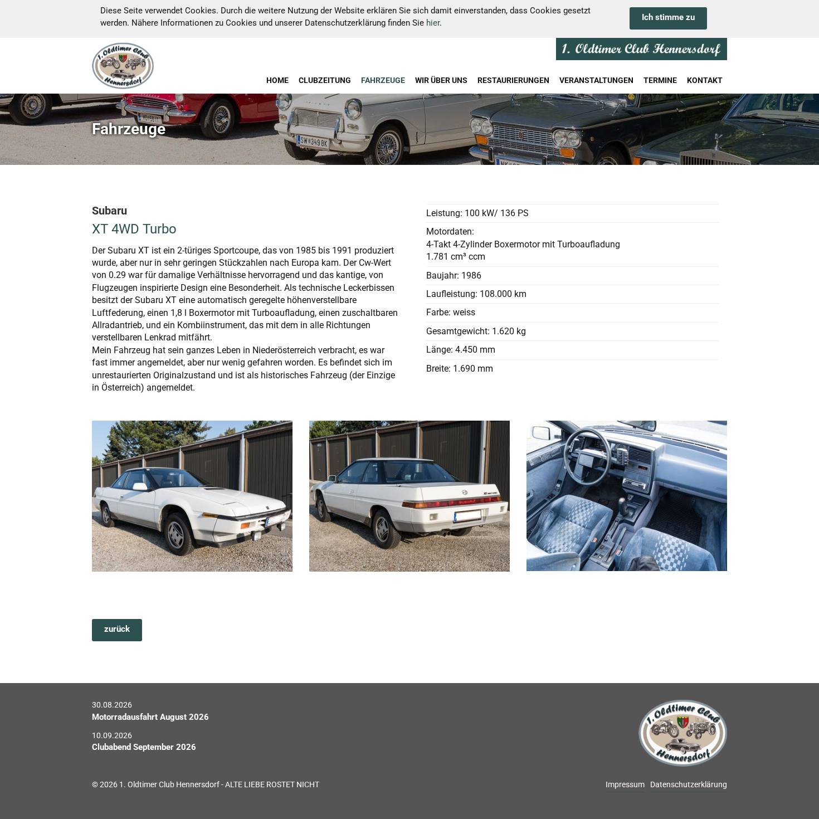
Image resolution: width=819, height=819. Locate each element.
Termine (660, 80)
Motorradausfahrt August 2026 (150, 717)
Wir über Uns (441, 80)
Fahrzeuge (383, 80)
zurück (117, 629)
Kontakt (705, 80)
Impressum (625, 784)
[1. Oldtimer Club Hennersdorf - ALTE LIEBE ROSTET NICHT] (150, 66)
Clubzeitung (325, 80)
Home (277, 80)
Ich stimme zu (668, 17)
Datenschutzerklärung (688, 784)
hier (433, 23)
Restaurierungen (513, 80)
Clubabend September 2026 (144, 747)
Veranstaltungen (596, 80)
